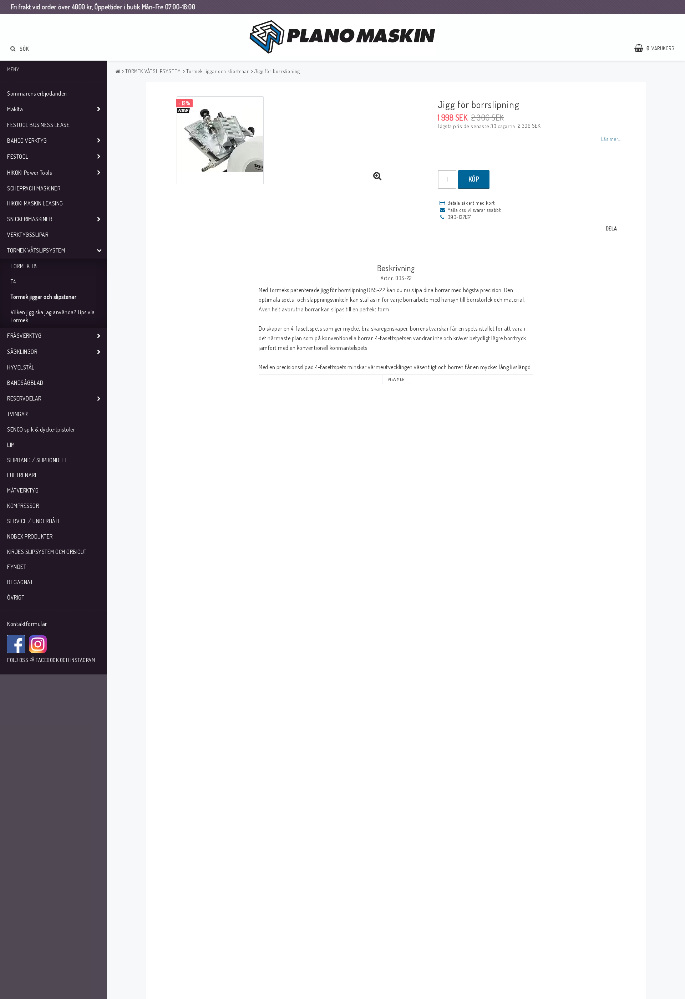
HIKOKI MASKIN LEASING (35, 203)
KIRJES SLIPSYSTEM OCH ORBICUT (47, 551)
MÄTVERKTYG (23, 490)
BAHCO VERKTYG (27, 140)
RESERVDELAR (24, 398)
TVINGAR (17, 414)
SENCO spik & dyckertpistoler (41, 429)
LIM (11, 444)
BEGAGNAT (20, 582)
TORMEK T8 (24, 266)
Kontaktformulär (27, 623)
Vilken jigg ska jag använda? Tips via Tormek (53, 316)
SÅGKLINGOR (22, 351)
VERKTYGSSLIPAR (27, 234)
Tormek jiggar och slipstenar (43, 296)
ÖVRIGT (15, 597)
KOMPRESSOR (23, 505)
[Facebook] (16, 644)
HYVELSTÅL (21, 367)
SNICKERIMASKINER (29, 219)
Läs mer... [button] (611, 139)
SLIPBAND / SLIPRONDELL (37, 460)
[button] (658, 48)
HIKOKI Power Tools (29, 172)
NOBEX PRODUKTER (30, 536)
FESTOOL (18, 156)
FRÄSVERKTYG (24, 335)
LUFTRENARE (22, 475)
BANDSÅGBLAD (25, 382)
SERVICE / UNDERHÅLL (34, 521)
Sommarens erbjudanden (37, 93)
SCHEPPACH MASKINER (33, 188)
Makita (15, 109)
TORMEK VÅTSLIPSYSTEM (36, 250)
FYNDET (16, 566)
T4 (13, 281)
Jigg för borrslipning (277, 71)
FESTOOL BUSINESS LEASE (38, 124)
